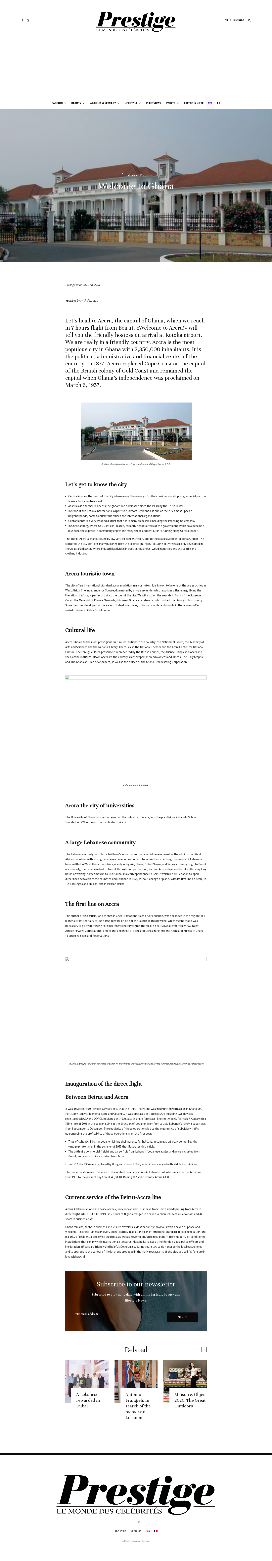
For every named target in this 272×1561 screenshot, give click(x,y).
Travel (144, 175)
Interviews (153, 103)
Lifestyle (130, 103)
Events (170, 103)
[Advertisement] (136, 67)
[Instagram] (28, 20)
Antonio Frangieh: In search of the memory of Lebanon (138, 1406)
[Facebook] (22, 20)
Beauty (76, 103)
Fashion (57, 103)
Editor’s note (194, 103)
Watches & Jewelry (103, 103)
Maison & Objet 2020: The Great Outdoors (190, 1400)
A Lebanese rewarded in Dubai (88, 1400)
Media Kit (136, 1531)
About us (120, 1531)
